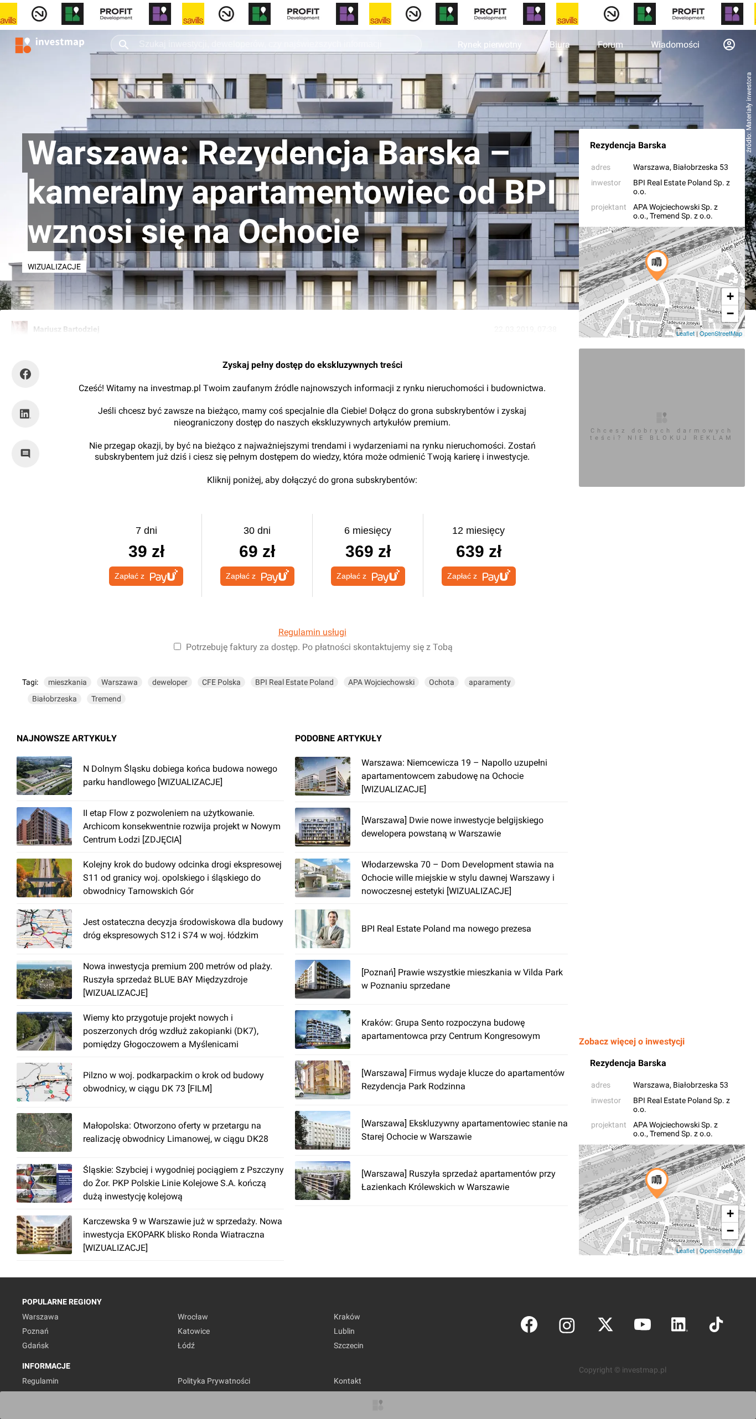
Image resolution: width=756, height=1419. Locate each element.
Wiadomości (675, 44)
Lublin (344, 1331)
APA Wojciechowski (381, 682)
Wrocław (193, 1316)
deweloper (170, 682)
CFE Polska (221, 682)
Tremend (106, 698)
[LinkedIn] (679, 1327)
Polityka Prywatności (214, 1380)
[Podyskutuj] (28, 453)
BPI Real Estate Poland (294, 682)
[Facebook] (529, 1327)
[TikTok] (716, 1327)
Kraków (347, 1316)
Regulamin (40, 1380)
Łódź (186, 1345)
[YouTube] (642, 1327)
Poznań (35, 1331)
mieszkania (67, 682)
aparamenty (490, 682)
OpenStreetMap (721, 333)
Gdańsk (35, 1345)
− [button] (730, 313)
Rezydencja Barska (628, 145)
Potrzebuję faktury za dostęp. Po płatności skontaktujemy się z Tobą (319, 647)
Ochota (441, 682)
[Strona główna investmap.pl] (50, 44)
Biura (560, 44)
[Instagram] (567, 1327)
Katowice (194, 1331)
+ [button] (730, 296)
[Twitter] (605, 1327)
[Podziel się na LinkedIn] (25, 413)
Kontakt (347, 1380)
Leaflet (685, 333)
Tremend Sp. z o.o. (681, 215)
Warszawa (651, 167)
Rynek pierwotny (490, 44)
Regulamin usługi (312, 632)
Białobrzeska (54, 698)
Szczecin (349, 1345)
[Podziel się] (28, 374)
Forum (610, 44)
